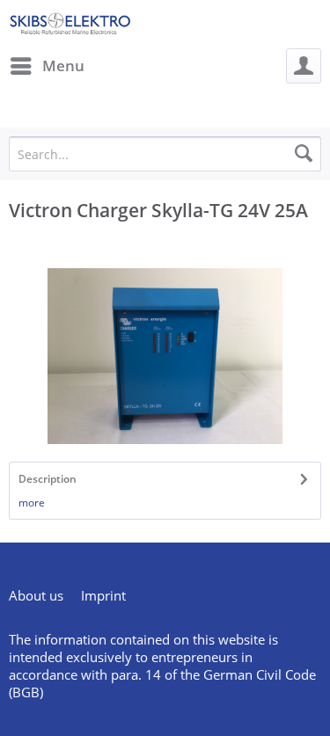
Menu (63, 65)
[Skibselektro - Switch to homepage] (70, 24)
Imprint (103, 595)
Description (47, 478)
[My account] (303, 66)
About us (36, 595)
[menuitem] (46, 66)
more (31, 502)
